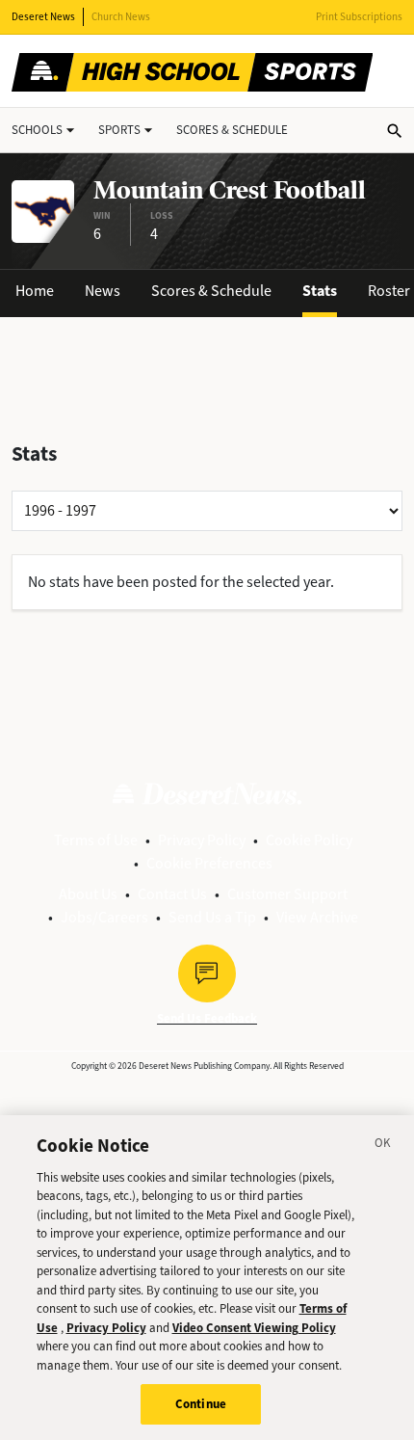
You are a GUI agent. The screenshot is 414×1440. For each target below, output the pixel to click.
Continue (200, 1404)
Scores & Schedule (211, 290)
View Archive (317, 917)
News (102, 290)
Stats (319, 290)
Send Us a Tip (212, 917)
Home (34, 290)
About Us (88, 894)
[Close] (383, 1146)
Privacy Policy (202, 840)
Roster (389, 290)
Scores (232, 129)
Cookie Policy (309, 840)
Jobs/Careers (104, 917)
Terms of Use (96, 840)
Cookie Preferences (209, 863)
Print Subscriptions (359, 17)
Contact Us (172, 894)
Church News (120, 17)
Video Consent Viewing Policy (254, 1328)
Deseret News (43, 17)
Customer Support (287, 894)
